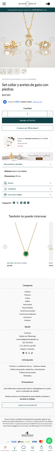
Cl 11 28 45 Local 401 (27, 346)
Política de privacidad (27, 372)
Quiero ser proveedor (26, 405)
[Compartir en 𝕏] (17, 203)
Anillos (27, 301)
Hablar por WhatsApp (27, 336)
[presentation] (3, 39)
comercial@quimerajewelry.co (27, 339)
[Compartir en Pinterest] (21, 203)
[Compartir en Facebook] (14, 203)
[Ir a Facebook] (23, 353)
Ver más (20, 146)
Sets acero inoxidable (27, 79)
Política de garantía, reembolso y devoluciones (27, 369)
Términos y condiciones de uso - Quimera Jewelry (27, 366)
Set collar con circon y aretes (17, 263)
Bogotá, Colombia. (28, 349)
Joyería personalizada (27, 314)
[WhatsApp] (29, 353)
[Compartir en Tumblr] (25, 203)
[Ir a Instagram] (26, 353)
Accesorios (27, 317)
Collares (27, 292)
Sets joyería (12, 79)
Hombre (27, 320)
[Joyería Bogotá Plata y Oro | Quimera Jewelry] (27, 4)
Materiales (27, 376)
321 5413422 (27, 342)
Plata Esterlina (27, 308)
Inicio (4, 79)
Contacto (27, 333)
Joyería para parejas (27, 311)
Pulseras (27, 295)
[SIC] (27, 435)
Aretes (27, 298)
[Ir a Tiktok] (32, 353)
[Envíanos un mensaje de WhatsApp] (49, 441)
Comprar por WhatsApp (27, 128)
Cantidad (27, 108)
